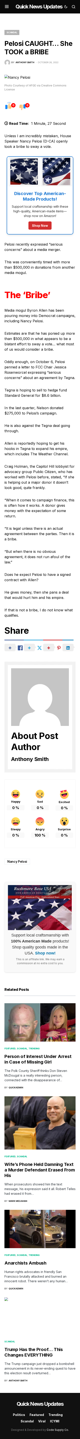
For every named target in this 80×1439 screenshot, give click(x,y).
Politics (19, 1415)
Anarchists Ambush (25, 1263)
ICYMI (54, 1421)
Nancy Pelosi (17, 861)
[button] (6, 6)
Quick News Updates (39, 6)
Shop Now (40, 225)
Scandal (12, 32)
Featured (10, 1048)
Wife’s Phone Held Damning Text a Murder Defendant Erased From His (39, 1170)
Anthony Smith (30, 759)
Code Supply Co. (58, 1429)
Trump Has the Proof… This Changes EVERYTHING (33, 1352)
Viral (42, 1421)
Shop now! (45, 953)
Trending (34, 1048)
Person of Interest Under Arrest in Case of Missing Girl (37, 1059)
